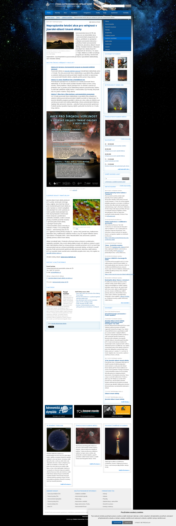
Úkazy (107, 21)
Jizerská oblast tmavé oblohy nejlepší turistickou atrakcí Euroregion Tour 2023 (114, 322)
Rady (104, 13)
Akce (65, 13)
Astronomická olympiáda (54, 499)
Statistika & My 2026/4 (118, 247)
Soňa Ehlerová (117, 219)
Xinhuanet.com (111, 216)
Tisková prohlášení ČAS (53, 494)
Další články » (125, 402)
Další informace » (66, 484)
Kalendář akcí (110, 140)
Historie (107, 50)
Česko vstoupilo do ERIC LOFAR (84, 303)
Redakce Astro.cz (118, 391)
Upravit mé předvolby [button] (142, 522)
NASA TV (49, 506)
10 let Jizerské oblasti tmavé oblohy (117, 360)
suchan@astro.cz (56, 272)
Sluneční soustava (110, 27)
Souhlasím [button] (117, 522)
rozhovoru (120, 251)
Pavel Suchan (59, 22)
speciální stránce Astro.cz (53, 253)
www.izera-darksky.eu (68, 257)
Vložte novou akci (125, 139)
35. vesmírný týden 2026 (55, 425)
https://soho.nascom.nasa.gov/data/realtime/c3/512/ (119, 274)
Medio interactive (78, 519)
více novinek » (125, 303)
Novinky (57, 13)
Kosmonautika (109, 24)
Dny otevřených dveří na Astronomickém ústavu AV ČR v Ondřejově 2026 (86, 301)
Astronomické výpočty (81, 496)
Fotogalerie (87, 13)
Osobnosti (108, 44)
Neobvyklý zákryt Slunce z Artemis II (117, 280)
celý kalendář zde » (124, 169)
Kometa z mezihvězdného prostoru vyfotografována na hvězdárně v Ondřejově (87, 306)
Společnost (114, 13)
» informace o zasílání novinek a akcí (115, 182)
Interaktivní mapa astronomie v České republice (115, 314)
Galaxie (105, 496)
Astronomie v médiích (81, 501)
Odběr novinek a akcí (112, 174)
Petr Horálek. (52, 54)
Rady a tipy (78, 499)
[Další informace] (59, 440)
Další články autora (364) (82, 291)
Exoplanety (108, 33)
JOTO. (77, 228)
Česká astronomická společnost (58, 512)
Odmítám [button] (128, 522)
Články (49, 13)
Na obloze (74, 13)
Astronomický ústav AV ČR (60, 282)
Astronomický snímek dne (114, 85)
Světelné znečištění (67, 17)
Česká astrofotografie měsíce (115, 117)
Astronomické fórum (80, 506)
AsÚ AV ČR (75, 190)
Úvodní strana (50, 17)
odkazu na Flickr (124, 296)
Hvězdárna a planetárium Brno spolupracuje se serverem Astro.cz (86, 512)
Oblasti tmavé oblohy (112, 393)
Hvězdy (107, 30)
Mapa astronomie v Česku (82, 504)
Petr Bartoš (117, 311)
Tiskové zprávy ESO (52, 501)
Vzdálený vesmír (110, 35)
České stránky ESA (52, 504)
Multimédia (108, 41)
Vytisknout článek (95, 22)
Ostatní (107, 47)
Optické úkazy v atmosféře (110, 501)
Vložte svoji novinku (125, 185)
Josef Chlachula (118, 243)
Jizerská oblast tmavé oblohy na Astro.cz (60, 278)
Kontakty (126, 13)
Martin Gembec (118, 190)
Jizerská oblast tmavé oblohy (58, 323)
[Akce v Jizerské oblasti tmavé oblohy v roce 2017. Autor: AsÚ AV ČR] (73, 186)
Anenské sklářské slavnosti (72, 71)
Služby (98, 13)
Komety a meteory (108, 506)
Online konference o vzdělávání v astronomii (116, 222)
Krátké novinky (110, 187)
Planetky (105, 499)
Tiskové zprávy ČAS (52, 496)
